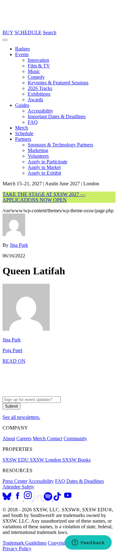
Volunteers (38, 156)
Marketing (38, 150)
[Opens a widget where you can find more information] (88, 543)
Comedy (36, 77)
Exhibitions (39, 94)
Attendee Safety (18, 486)
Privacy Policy (17, 548)
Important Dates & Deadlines (57, 116)
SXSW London (46, 459)
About (9, 438)
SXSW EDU (16, 459)
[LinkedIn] (38, 499)
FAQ (33, 122)
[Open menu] (5, 40)
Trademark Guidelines (25, 543)
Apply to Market (44, 167)
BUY (8, 32)
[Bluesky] (8, 499)
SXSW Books (76, 459)
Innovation (38, 60)
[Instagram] (28, 499)
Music (34, 71)
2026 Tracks (40, 88)
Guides (22, 105)
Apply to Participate (47, 161)
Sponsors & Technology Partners (60, 144)
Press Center (15, 481)
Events (22, 54)
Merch (21, 127)
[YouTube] (67, 499)
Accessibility (40, 110)
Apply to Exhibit (44, 173)
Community (75, 438)
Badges (22, 48)
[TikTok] (57, 499)
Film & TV (39, 65)
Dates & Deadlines (85, 481)
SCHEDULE (28, 32)
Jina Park (19, 245)
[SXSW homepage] (59, 393)
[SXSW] (59, 26)
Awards (35, 99)
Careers (23, 438)
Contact (54, 438)
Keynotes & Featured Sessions (58, 82)
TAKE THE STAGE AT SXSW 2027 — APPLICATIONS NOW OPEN (44, 197)
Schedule (24, 133)
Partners (23, 139)
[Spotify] (48, 499)
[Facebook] (18, 499)
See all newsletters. (21, 417)
